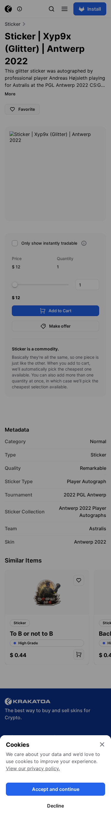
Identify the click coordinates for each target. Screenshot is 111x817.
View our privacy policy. (33, 768)
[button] (55, 408)
